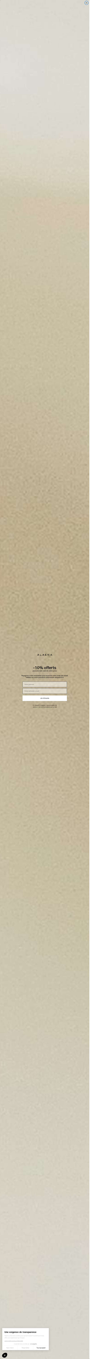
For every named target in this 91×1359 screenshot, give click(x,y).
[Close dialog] (86, 3)
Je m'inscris (44, 698)
